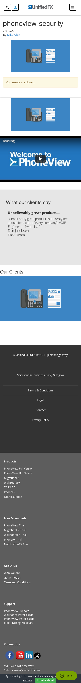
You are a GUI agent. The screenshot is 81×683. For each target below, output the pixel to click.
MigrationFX (11, 478)
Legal (40, 400)
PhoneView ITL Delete (18, 473)
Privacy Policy (40, 420)
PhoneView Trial (14, 525)
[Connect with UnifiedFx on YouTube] (20, 655)
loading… (10, 141)
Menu (72, 7)
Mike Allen (13, 34)
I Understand (45, 680)
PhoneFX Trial (13, 539)
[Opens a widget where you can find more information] (66, 676)
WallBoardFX (12, 482)
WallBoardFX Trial (15, 535)
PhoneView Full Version (18, 468)
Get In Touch (12, 577)
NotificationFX (13, 497)
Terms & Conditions (40, 390)
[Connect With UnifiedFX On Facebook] (10, 655)
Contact (41, 410)
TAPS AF (9, 487)
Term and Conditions (17, 582)
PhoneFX (9, 492)
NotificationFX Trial (16, 544)
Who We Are (12, 573)
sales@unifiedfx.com (27, 670)
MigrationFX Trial (15, 530)
